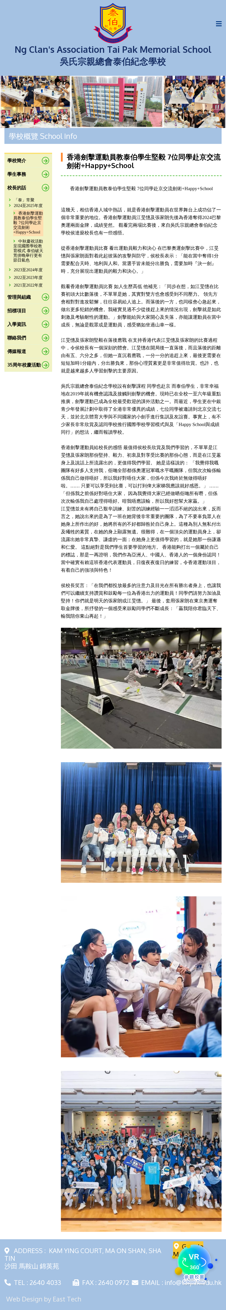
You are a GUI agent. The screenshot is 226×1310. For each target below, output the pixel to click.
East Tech (67, 1299)
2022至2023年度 (28, 277)
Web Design (24, 1299)
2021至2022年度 (28, 285)
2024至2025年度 (28, 205)
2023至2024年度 (28, 270)
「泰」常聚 (24, 200)
